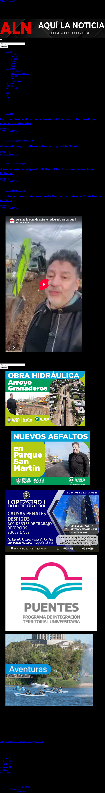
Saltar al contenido (8, 1)
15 (4, 764)
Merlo (13, 78)
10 (10, 761)
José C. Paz (16, 76)
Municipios (10, 68)
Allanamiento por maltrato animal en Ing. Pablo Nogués (39, 146)
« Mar (2, 773)
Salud (13, 61)
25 (12, 767)
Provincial (9, 83)
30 (7, 770)
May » (9, 773)
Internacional (11, 88)
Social (13, 64)
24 (10, 767)
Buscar (3, 41)
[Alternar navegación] (1, 39)
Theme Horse (15, 789)
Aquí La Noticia (23, 787)
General (8, 51)
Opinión (14, 59)
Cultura (14, 54)
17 (10, 764)
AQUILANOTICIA (9, 131)
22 (4, 767)
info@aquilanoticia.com (10, 741)
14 (1, 764)
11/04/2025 (5, 129)
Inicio (13, 66)
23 (7, 767)
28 (1, 770)
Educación (15, 56)
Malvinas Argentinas (20, 73)
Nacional (9, 86)
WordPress (22, 792)
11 (12, 761)
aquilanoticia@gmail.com (32, 741)
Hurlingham (16, 81)
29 (4, 770)
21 (1, 767)
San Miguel (16, 71)
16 (7, 764)
